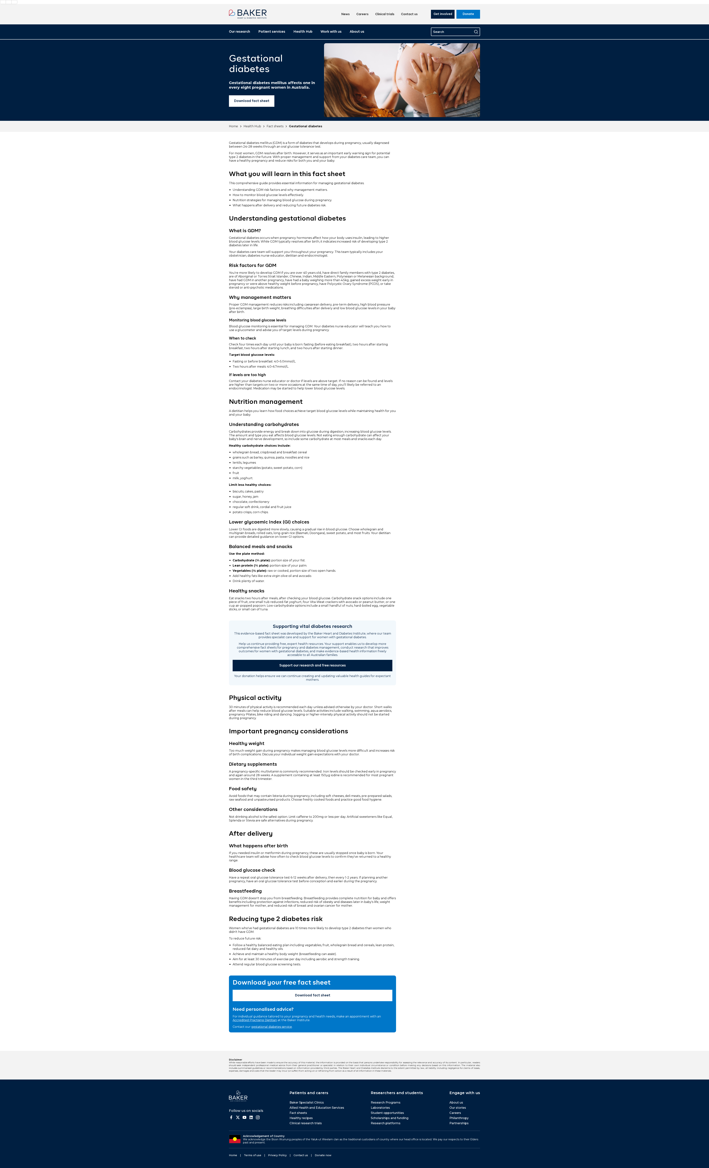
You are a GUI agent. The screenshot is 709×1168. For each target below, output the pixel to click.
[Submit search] (476, 32)
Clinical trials (384, 14)
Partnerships (459, 1123)
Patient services (271, 31)
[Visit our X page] (238, 1117)
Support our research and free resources (312, 665)
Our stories (457, 1107)
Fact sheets (275, 126)
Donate (468, 14)
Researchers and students (397, 1093)
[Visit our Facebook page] (231, 1117)
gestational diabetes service (271, 1027)
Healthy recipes (301, 1118)
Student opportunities (387, 1113)
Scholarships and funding (389, 1118)
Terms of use (252, 1155)
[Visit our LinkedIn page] (251, 1117)
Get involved (443, 14)
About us (357, 31)
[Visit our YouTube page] (244, 1117)
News (345, 14)
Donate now (323, 1155)
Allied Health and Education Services (317, 1107)
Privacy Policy (277, 1155)
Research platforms (385, 1123)
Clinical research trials (306, 1123)
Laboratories (380, 1107)
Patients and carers (309, 1093)
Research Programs (385, 1102)
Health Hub (302, 31)
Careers (362, 14)
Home (233, 126)
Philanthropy (459, 1118)
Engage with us (464, 1093)
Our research (239, 31)
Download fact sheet (251, 101)
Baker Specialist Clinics (307, 1102)
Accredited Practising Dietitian (255, 1020)
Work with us (331, 31)
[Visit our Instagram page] (258, 1117)
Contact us (409, 14)
